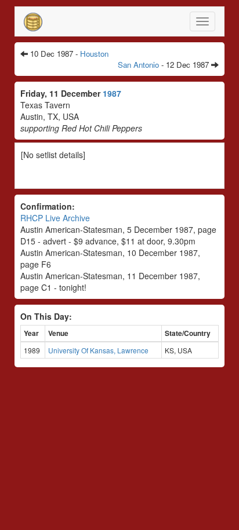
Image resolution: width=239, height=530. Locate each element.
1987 (112, 93)
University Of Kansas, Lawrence (98, 350)
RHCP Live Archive (55, 218)
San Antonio (138, 64)
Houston (94, 53)
